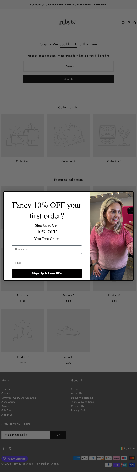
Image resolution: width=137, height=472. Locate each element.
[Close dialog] (129, 195)
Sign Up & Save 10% (47, 273)
